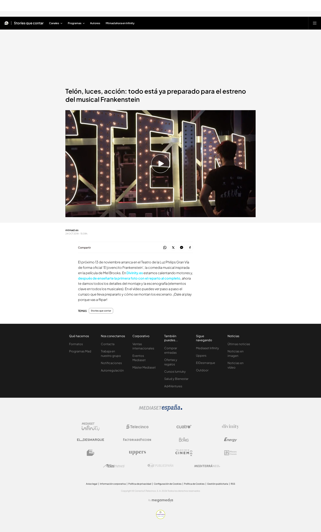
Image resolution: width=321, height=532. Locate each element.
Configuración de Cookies (167, 483)
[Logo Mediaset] (160, 410)
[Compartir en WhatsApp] (165, 247)
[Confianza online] (160, 518)
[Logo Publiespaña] (160, 465)
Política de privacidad (139, 483)
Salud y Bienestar (176, 379)
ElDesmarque (205, 363)
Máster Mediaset (144, 367)
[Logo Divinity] (230, 426)
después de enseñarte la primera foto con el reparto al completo (129, 278)
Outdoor (202, 370)
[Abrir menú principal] (315, 23)
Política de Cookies (194, 483)
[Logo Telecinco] (137, 426)
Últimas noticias (239, 344)
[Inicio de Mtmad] (6, 23)
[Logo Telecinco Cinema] (183, 452)
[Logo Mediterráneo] (207, 465)
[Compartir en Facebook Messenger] (181, 247)
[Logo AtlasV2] (114, 466)
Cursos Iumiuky (175, 371)
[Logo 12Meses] (230, 452)
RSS (233, 483)
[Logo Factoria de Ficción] (137, 439)
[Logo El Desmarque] (90, 440)
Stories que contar (29, 23)
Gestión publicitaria (217, 483)
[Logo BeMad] (91, 452)
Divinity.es (135, 273)
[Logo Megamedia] (162, 500)
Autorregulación (112, 370)
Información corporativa (113, 483)
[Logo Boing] (184, 439)
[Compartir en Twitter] (173, 247)
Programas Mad (80, 351)
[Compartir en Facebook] (190, 247)
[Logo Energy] (230, 439)
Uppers (201, 355)
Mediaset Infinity (207, 348)
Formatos (76, 344)
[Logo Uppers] (137, 452)
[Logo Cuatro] (183, 426)
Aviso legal (91, 483)
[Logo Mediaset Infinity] (91, 426)
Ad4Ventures (173, 386)
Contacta (107, 344)
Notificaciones (111, 363)
